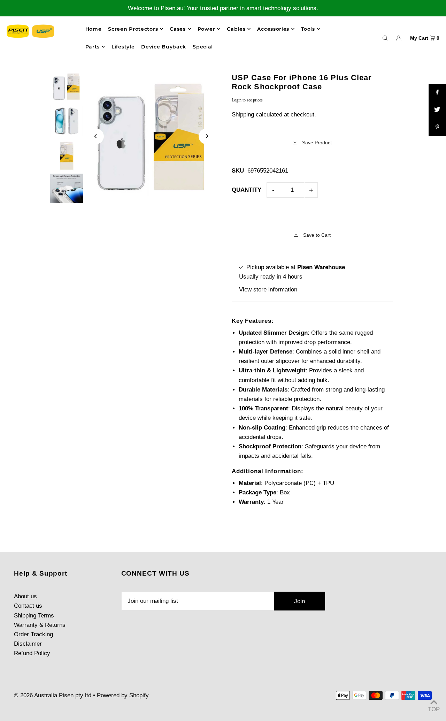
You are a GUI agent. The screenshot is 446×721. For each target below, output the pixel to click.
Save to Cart (316, 235)
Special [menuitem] (203, 47)
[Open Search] (385, 38)
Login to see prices (247, 100)
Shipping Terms (34, 615)
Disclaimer (28, 643)
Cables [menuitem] (236, 29)
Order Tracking (33, 634)
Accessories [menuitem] (273, 29)
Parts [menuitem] (92, 47)
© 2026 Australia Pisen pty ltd (52, 695)
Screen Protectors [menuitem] (133, 29)
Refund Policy (32, 653)
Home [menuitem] (93, 29)
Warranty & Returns (40, 625)
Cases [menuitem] (178, 29)
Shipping (243, 114)
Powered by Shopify (123, 695)
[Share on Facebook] (437, 92)
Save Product (316, 142)
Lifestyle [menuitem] (123, 47)
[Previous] (96, 136)
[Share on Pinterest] (437, 127)
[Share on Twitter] (437, 110)
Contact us (28, 605)
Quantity (246, 190)
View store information (268, 289)
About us (25, 596)
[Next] (206, 136)
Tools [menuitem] (308, 29)
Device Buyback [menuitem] (163, 47)
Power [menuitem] (206, 29)
